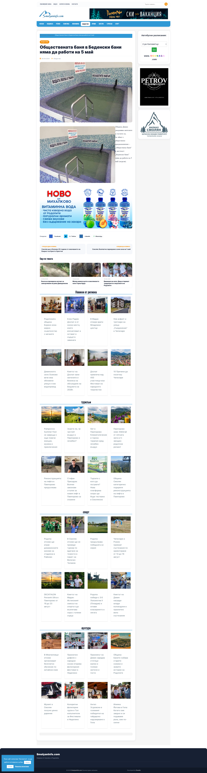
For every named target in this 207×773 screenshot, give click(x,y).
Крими (94, 24)
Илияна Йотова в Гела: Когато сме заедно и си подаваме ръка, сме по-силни (121, 713)
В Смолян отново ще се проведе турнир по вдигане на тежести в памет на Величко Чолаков (73, 551)
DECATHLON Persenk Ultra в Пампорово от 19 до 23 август (51, 600)
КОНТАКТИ (75, 4)
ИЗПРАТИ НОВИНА (65, 4)
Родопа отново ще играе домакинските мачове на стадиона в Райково (51, 548)
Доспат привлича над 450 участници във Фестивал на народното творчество (97, 380)
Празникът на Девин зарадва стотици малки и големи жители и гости (97, 664)
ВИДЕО (55, 4)
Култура (101, 24)
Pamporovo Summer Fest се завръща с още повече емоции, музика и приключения (50, 438)
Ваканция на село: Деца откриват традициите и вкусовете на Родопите (116, 283)
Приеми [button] (27, 762)
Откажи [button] (10, 766)
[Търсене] (166, 4)
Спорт (117, 24)
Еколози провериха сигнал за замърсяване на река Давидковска (54, 282)
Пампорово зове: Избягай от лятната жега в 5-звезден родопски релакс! (120, 438)
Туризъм (109, 24)
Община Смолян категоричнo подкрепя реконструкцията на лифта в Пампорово (122, 487)
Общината (50, 24)
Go (154, 50)
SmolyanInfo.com (48, 754)
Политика (66, 24)
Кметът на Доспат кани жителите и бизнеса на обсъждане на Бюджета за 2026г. (74, 380)
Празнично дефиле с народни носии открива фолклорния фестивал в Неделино (74, 664)
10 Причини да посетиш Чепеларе (121, 374)
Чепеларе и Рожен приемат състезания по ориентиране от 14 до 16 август (121, 548)
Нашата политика (22, 766)
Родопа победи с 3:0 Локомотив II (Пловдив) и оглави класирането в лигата (97, 603)
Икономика (75, 24)
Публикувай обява (45, 4)
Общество (85, 24)
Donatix (138, 770)
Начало (41, 24)
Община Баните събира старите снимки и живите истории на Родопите (121, 664)
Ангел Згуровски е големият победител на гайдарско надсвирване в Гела (97, 713)
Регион (58, 24)
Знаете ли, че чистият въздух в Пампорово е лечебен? (74, 435)
